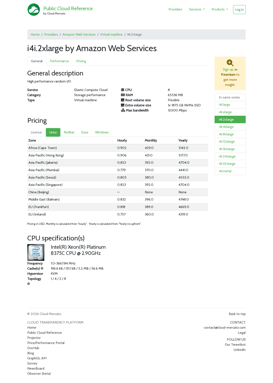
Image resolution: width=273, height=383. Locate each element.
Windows (102, 132)
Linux (53, 132)
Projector (34, 338)
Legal (242, 333)
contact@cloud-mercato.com (225, 327)
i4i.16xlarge (227, 149)
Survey (32, 363)
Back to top (237, 314)
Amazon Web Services (79, 34)
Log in (239, 9)
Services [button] (195, 9)
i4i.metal (225, 171)
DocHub (33, 348)
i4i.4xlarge (226, 127)
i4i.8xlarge (226, 134)
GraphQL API (36, 358)
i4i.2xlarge (226, 119)
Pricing (81, 61)
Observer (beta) (39, 373)
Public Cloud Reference (68, 8)
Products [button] (218, 9)
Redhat (69, 132)
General (37, 61)
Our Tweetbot (235, 345)
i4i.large (224, 105)
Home (35, 34)
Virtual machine (111, 34)
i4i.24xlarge (227, 156)
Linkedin (240, 350)
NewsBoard (35, 368)
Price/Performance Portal (46, 343)
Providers (175, 9)
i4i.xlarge (225, 112)
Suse (84, 132)
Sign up (228, 69)
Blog (30, 353)
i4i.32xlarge (227, 164)
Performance (59, 61)
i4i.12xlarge (227, 141)
